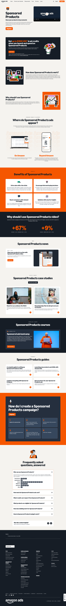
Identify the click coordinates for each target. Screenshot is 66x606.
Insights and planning (24, 551)
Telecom (37, 569)
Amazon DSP (23, 578)
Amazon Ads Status (39, 593)
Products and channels (18, 1)
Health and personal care (39, 563)
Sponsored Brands (8, 567)
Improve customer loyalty (9, 558)
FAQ (52, 558)
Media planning (23, 554)
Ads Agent (22, 587)
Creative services (23, 560)
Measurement (27, 1)
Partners (37, 1)
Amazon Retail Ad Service (24, 584)
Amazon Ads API (23, 581)
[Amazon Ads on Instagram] (9, 595)
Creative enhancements (24, 558)
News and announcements (55, 560)
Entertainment (38, 557)
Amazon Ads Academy (54, 552)
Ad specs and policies (54, 557)
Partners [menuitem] (53, 563)
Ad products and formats (8, 562)
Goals (11, 1)
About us (7, 593)
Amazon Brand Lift (23, 567)
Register (62, 1)
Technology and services (25, 576)
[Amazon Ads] (3, 1)
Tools (33, 1)
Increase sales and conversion (10, 557)
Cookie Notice (33, 593)
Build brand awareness (9, 552)
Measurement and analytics (24, 565)
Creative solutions (24, 557)
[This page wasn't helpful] (48, 523)
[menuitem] (10, 569)
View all (7, 575)
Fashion (37, 558)
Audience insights (23, 552)
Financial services (38, 560)
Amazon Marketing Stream (25, 569)
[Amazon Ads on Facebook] (13, 595)
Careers (45, 593)
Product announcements (54, 554)
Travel (37, 572)
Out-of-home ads (8, 573)
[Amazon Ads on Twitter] (7, 595)
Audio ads (7, 572)
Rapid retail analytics (24, 573)
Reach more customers (9, 554)
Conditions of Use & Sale (13, 593)
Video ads (7, 570)
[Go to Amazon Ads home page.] (14, 601)
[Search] (53, 1)
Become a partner (53, 566)
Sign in (56, 1)
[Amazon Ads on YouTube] (11, 595)
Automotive (38, 552)
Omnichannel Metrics (24, 572)
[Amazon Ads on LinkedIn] (6, 595)
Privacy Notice (20, 593)
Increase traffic (8, 555)
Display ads (7, 569)
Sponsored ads (8, 564)
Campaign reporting (23, 570)
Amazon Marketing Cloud (24, 579)
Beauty (37, 554)
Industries (38, 551)
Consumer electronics (39, 555)
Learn (41, 1)
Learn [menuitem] (52, 551)
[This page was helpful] (51, 523)
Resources (52, 555)
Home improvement (39, 566)
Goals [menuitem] (7, 551)
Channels (37, 575)
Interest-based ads (27, 593)
